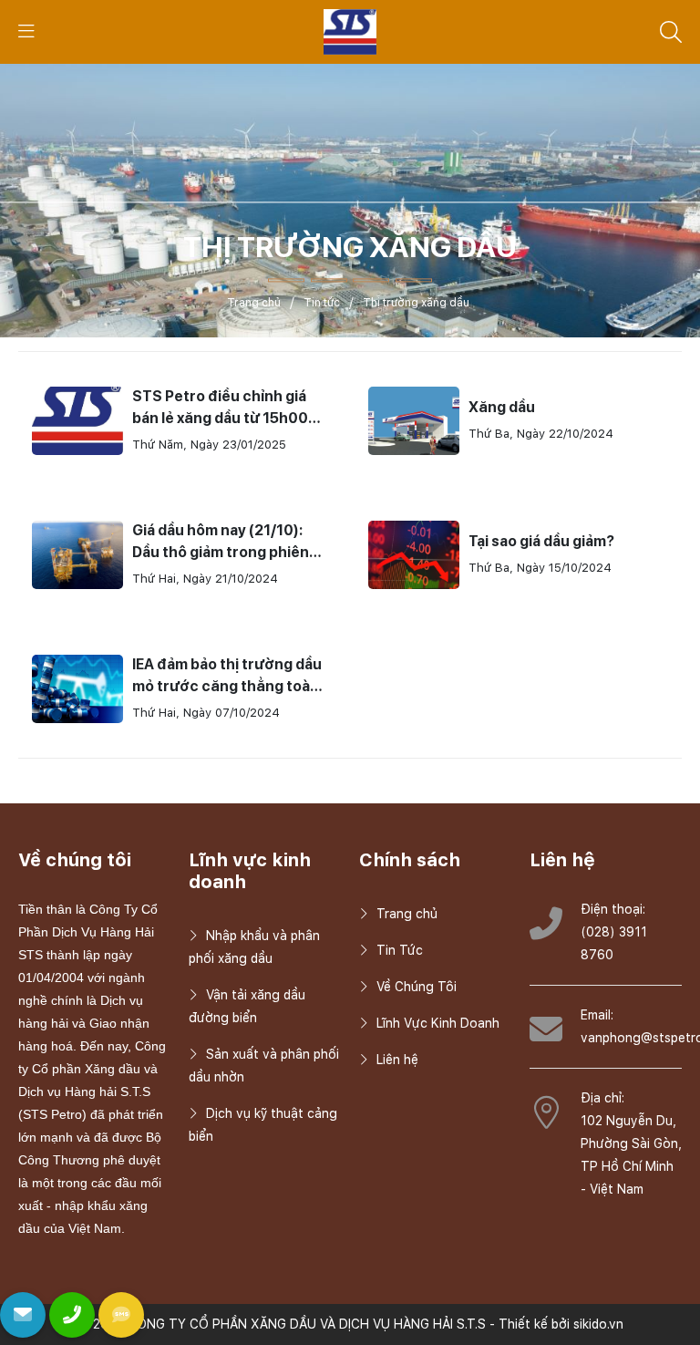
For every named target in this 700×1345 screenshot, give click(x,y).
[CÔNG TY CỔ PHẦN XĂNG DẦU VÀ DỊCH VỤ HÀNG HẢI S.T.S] (350, 31)
